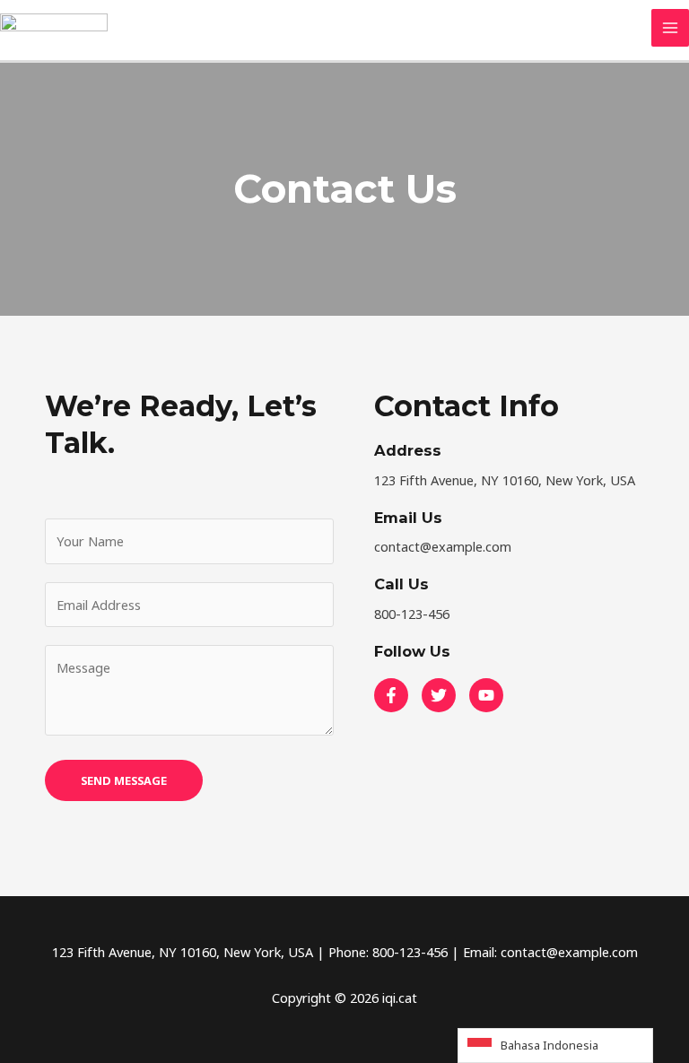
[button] (391, 695)
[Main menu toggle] (670, 28)
